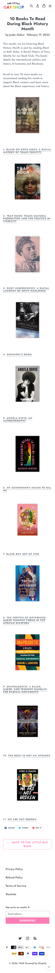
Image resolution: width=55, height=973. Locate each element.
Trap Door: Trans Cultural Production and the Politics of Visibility (27, 218)
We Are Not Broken (22, 819)
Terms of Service (16, 886)
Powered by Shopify (35, 963)
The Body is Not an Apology (29, 755)
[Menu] (50, 5)
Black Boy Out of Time (22, 554)
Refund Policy (14, 877)
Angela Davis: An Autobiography (17, 419)
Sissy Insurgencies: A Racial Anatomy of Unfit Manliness (26, 289)
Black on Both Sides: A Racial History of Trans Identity (27, 151)
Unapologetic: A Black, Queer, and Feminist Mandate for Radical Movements (25, 689)
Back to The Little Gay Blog (29, 844)
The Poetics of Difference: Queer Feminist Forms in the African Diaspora (24, 620)
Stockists (11, 894)
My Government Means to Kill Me (27, 489)
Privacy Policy (14, 869)
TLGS (21, 963)
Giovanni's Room (19, 354)
